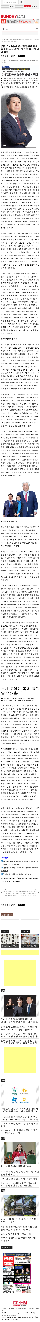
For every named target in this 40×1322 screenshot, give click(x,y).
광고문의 (11, 1308)
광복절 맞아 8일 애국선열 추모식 (17, 1234)
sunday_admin (29, 60)
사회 (3, 1138)
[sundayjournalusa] (13, 16)
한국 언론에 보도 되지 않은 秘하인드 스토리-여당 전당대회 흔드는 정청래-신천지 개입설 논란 (19, 1036)
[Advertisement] (20, 952)
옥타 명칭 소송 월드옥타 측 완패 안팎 (19, 1178)
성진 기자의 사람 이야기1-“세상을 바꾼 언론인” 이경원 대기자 (30, 946)
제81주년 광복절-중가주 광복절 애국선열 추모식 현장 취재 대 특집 (19, 1228)
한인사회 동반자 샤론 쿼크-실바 (16, 1166)
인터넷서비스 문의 (21, 1308)
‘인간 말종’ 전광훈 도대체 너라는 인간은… (17, 874)
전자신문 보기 (6, 1248)
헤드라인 (3, 62)
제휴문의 (31, 1308)
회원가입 (34, 6)
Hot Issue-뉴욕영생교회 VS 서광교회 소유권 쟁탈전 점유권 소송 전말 (19, 1184)
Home (3, 39)
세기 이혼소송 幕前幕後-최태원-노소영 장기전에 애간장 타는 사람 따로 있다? (19, 1022)
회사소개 (4, 1308)
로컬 (3, 1191)
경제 (3, 1080)
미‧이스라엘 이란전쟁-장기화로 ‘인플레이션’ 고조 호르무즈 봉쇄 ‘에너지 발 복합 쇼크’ (20, 1119)
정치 (7, 39)
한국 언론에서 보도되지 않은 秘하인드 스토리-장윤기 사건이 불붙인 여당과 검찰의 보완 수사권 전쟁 (20, 1043)
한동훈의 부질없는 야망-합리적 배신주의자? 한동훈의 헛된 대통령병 (19, 1028)
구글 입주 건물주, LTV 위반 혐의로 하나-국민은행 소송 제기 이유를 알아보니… (19, 1111)
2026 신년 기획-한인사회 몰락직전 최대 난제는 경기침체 (19, 1131)
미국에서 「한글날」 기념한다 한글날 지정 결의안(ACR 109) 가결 (10, 946)
